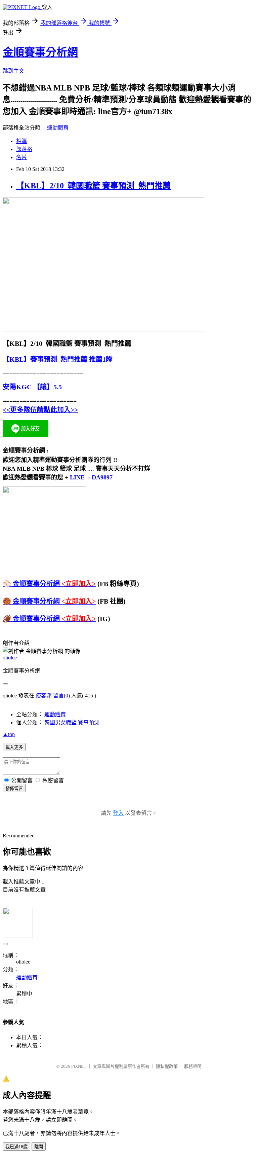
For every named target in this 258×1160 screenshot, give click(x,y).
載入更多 (14, 747)
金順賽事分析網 (40, 52)
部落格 (24, 149)
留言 (58, 695)
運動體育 (58, 128)
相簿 (21, 141)
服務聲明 (193, 1066)
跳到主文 (13, 71)
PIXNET (78, 1066)
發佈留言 (14, 788)
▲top (9, 734)
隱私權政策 (167, 1066)
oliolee (10, 657)
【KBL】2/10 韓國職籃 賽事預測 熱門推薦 (93, 185)
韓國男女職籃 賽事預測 (71, 722)
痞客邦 (44, 695)
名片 (21, 157)
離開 (38, 1146)
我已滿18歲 (16, 1146)
